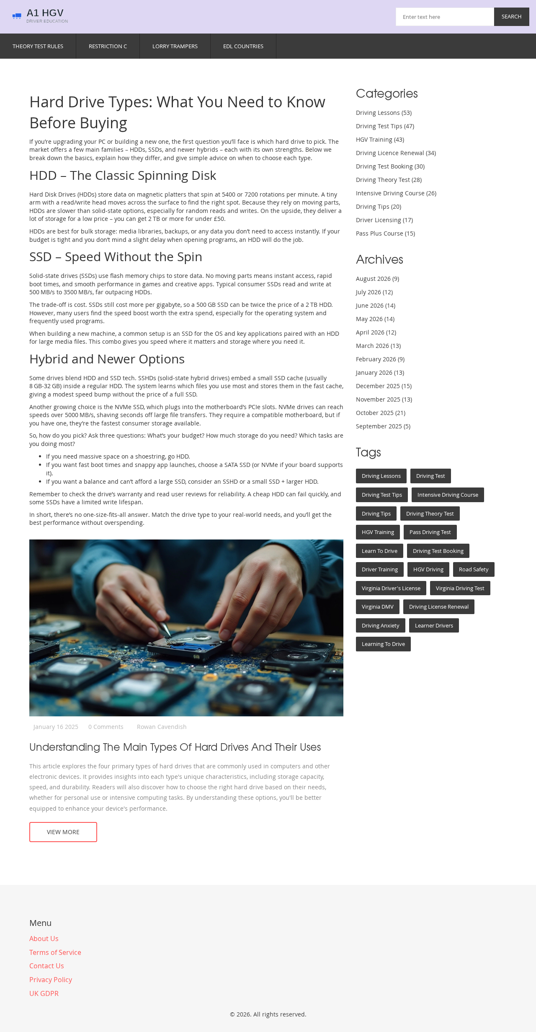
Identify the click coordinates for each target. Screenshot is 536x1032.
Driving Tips (378, 206)
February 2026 (380, 359)
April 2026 (376, 332)
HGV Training (380, 139)
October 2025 (380, 413)
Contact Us (46, 965)
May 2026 (375, 319)
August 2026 (377, 279)
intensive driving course (447, 494)
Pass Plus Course (385, 233)
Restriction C (108, 46)
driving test (430, 476)
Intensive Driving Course (396, 193)
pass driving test (430, 532)
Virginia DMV (378, 606)
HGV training (378, 532)
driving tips (376, 513)
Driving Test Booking (390, 166)
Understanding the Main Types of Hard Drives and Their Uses (175, 746)
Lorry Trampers (175, 46)
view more (63, 832)
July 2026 (374, 292)
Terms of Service (55, 952)
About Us (44, 938)
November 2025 (384, 399)
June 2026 (375, 305)
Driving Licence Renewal (396, 153)
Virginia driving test (460, 588)
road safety (474, 569)
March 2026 (378, 346)
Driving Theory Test (389, 180)
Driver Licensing (384, 220)
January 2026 (380, 372)
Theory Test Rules (38, 46)
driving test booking (438, 551)
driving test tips (382, 494)
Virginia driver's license (391, 588)
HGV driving (428, 569)
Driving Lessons (384, 113)
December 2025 (384, 386)
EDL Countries (243, 46)
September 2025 (383, 426)
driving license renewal (439, 606)
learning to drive (383, 644)
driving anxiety (380, 625)
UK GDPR (44, 993)
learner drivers (434, 625)
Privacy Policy (50, 979)
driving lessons (381, 476)
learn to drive (379, 551)
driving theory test (430, 513)
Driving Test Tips (385, 126)
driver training (380, 569)
